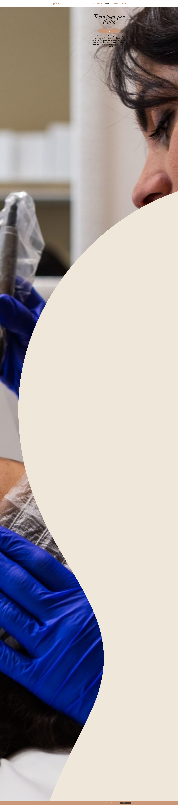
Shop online (99, 3)
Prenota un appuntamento (109, 31)
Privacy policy (127, 802)
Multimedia (116, 3)
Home (93, 3)
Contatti (124, 3)
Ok (121, 802)
